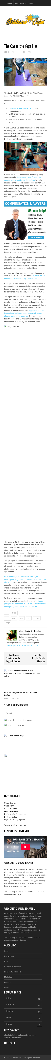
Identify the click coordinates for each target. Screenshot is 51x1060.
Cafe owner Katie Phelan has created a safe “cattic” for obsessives (22, 178)
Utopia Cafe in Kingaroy (38, 660)
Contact (7, 982)
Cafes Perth (9, 805)
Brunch (9, 1023)
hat (28, 618)
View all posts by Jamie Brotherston (23, 645)
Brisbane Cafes (10, 816)
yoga (8, 622)
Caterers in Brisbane (12, 966)
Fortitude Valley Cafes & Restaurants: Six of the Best (20, 693)
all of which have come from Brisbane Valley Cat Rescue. (25, 277)
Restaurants (20, 3)
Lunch (8, 1017)
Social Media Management (15, 814)
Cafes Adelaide (10, 808)
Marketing (8, 977)
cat (21, 618)
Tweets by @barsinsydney (15, 825)
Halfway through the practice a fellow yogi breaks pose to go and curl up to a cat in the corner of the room (25, 579)
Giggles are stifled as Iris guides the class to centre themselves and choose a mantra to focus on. (25, 313)
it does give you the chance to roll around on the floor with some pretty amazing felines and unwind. (25, 604)
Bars (31, 3)
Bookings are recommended (20, 108)
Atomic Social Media (12, 1037)
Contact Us (12, 894)
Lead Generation (11, 811)
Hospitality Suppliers (12, 971)
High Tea (9, 1010)
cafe (14, 618)
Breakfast (10, 1004)
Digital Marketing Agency (14, 819)
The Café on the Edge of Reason (13, 660)
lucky (37, 618)
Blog (14, 612)
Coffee (8, 997)
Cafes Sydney (10, 803)
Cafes (9, 3)
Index (6, 987)
